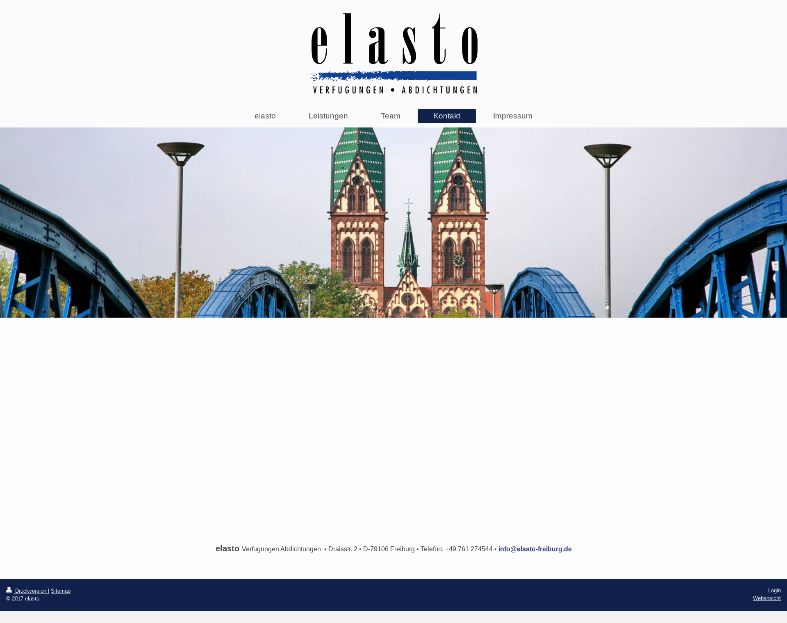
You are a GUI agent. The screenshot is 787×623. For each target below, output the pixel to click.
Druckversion (31, 591)
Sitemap (61, 591)
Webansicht (767, 598)
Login (774, 590)
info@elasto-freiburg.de (535, 549)
